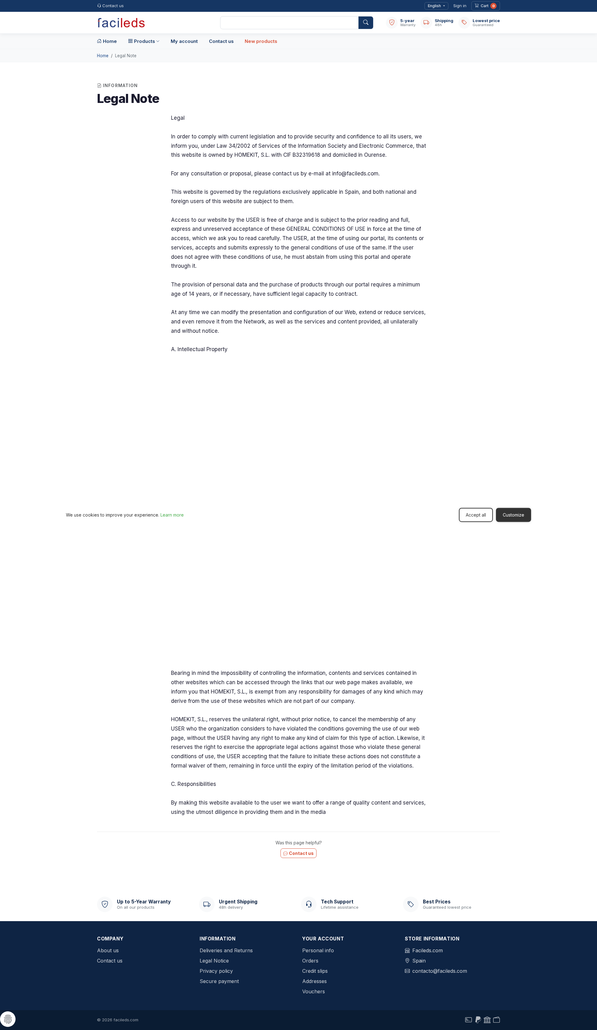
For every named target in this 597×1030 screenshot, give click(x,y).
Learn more (172, 515)
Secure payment (219, 981)
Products (144, 41)
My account (184, 41)
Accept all (476, 515)
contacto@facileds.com (439, 971)
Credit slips (315, 971)
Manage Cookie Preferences (8, 1019)
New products (261, 41)
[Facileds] (152, 22)
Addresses (314, 981)
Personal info (318, 950)
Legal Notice (214, 961)
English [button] (434, 5)
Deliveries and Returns (226, 950)
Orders (310, 961)
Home (110, 41)
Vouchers (313, 991)
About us (108, 950)
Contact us (113, 5)
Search (365, 22)
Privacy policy (216, 971)
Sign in (459, 5)
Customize (513, 515)
